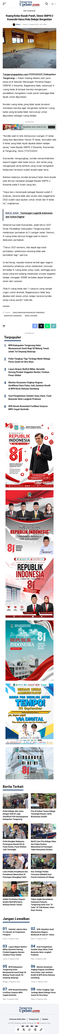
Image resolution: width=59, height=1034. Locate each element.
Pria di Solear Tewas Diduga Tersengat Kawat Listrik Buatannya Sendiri (43, 814)
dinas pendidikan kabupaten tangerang (28, 312)
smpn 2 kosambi (31, 315)
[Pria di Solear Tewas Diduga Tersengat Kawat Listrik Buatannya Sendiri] (43, 801)
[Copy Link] (41, 1029)
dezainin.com (45, 1023)
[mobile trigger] (5, 4)
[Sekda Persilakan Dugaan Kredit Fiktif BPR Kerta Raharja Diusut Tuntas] (15, 889)
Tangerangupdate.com (15, 74)
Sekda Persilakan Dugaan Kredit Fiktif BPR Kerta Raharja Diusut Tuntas (14, 902)
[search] (47, 3)
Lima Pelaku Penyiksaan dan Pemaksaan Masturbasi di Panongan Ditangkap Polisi (15, 874)
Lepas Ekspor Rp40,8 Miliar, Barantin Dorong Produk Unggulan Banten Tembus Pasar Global (28, 372)
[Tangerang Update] (29, 4)
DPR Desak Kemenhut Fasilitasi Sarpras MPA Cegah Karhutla (15, 992)
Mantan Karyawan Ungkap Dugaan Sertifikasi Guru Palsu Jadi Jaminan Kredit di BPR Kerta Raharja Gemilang (29, 385)
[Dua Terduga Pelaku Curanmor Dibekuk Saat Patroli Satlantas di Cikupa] (43, 861)
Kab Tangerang (29, 11)
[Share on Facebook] (18, 1029)
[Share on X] (24, 1029)
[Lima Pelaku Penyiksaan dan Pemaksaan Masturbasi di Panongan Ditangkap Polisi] (15, 861)
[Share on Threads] (35, 1029)
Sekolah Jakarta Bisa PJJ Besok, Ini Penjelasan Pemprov (15, 932)
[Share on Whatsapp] (29, 1029)
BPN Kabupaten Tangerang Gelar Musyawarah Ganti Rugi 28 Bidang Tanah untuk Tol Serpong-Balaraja (28, 348)
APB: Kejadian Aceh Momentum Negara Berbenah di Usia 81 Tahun (42, 932)
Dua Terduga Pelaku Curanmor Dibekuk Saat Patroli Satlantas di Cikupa (42, 874)
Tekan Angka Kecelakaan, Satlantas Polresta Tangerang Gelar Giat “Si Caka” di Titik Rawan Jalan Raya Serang (42, 904)
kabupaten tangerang (13, 315)
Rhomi (18, 24)
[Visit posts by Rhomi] (13, 24)
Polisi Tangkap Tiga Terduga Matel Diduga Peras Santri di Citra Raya (43, 992)
